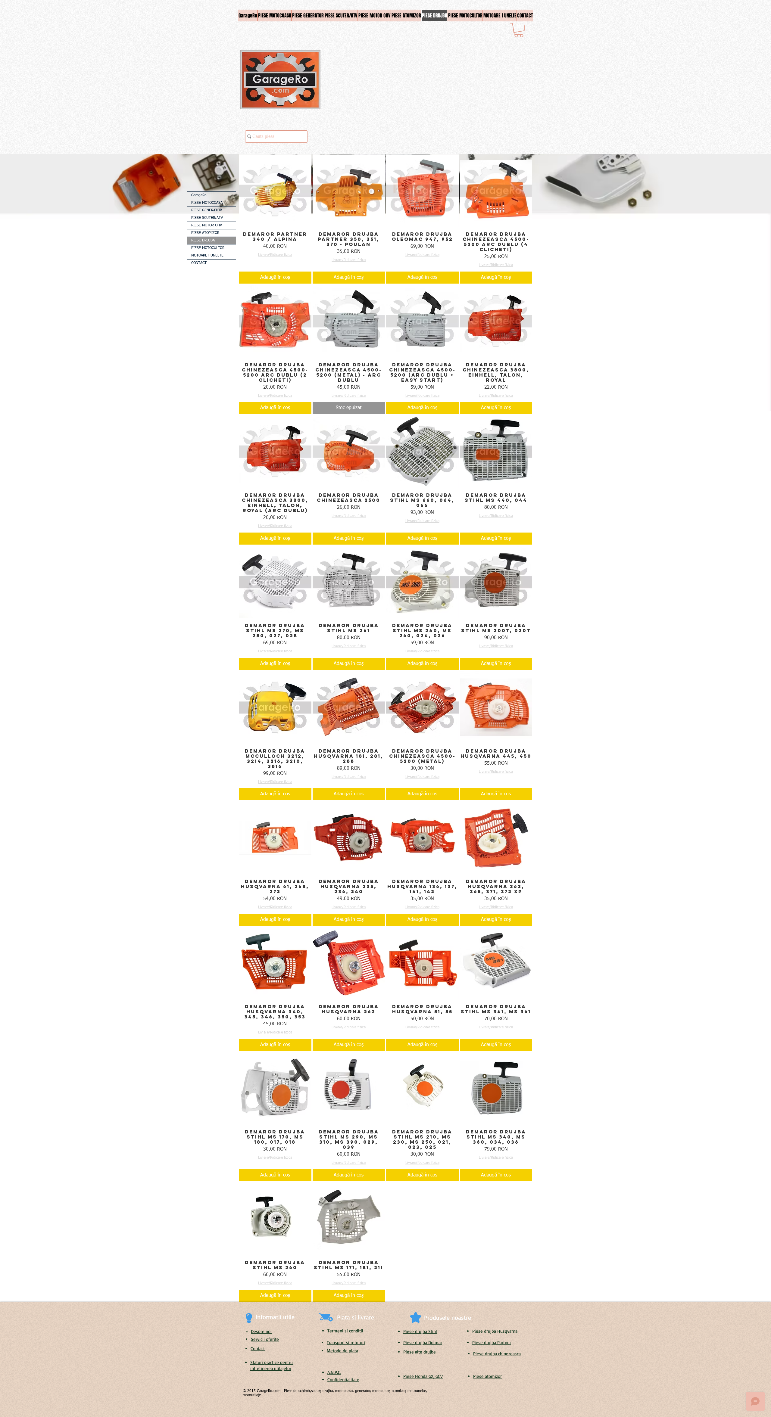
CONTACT (199, 263)
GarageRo (199, 195)
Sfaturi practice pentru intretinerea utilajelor (271, 1365)
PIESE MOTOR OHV (206, 225)
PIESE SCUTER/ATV (207, 218)
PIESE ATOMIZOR (205, 233)
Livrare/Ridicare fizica (275, 255)
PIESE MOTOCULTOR (207, 248)
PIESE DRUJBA (203, 240)
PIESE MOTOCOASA (207, 203)
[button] (518, 30)
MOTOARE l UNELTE (207, 255)
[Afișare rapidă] (275, 190)
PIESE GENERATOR (206, 210)
